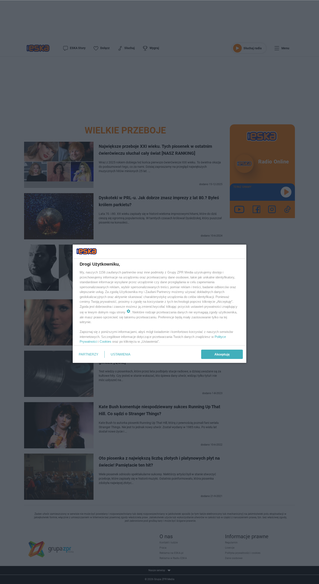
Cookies (105, 341)
